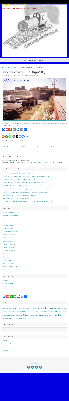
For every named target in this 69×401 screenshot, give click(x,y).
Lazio (28, 312)
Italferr (20, 311)
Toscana (49, 315)
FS (2, 311)
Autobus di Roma (8, 219)
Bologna (30, 308)
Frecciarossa (63, 308)
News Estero (6, 257)
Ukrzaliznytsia (22, 318)
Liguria (31, 312)
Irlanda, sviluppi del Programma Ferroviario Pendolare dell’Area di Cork (23, 182)
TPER (52, 315)
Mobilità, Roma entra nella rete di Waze (15, 147)
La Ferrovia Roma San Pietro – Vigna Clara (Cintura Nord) (19, 179)
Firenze (59, 308)
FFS (55, 308)
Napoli (64, 312)
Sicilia (36, 315)
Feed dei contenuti (8, 283)
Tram (56, 315)
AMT (13, 308)
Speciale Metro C (8, 260)
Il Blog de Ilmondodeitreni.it (13, 5)
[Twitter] (32, 367)
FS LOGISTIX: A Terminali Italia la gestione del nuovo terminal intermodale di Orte (26, 186)
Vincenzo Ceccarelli (31, 318)
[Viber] (13, 136)
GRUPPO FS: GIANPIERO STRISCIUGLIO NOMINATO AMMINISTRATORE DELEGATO (29, 202)
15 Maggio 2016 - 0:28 (17, 75)
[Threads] (17, 136)
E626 (13, 140)
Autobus (24, 308)
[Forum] (28, 367)
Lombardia (41, 311)
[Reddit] (3, 136)
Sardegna (32, 315)
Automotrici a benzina (9, 222)
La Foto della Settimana (11, 67)
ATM (20, 308)
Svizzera (40, 315)
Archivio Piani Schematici (10, 215)
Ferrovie (17, 140)
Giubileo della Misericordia (10, 231)
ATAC (17, 308)
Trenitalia (6, 318)
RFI (24, 314)
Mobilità (59, 311)
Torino (44, 315)
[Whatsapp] (9, 136)
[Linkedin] (6, 136)
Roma (28, 315)
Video (5, 270)
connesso (11, 160)
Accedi (5, 280)
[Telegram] (20, 136)
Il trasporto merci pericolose (11, 235)
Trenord (11, 318)
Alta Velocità (8, 308)
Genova (6, 312)
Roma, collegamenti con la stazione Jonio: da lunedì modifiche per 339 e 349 (52, 148)
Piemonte (4, 315)
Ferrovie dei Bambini (9, 228)
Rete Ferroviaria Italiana (16, 315)
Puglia (8, 315)
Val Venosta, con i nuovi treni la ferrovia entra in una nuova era (21, 195)
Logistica (36, 312)
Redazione (6, 75)
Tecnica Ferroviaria (8, 263)
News (4, 254)
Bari (27, 308)
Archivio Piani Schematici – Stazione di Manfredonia (18, 173)
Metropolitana (47, 312)
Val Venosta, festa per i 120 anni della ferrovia (16, 198)
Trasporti (61, 314)
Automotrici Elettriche (9, 225)
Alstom (3, 308)
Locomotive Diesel (8, 247)
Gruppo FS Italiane (13, 312)
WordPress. (64, 371)
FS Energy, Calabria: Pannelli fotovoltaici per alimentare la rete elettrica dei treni (25, 192)
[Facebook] (23, 136)
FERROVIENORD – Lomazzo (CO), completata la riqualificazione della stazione (25, 189)
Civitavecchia (7, 140)
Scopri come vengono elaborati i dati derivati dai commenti (45, 162)
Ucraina (16, 318)
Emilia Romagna (41, 308)
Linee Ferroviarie (8, 241)
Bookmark (25, 140)
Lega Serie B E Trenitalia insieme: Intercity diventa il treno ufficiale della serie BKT (26, 176)
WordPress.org (7, 290)
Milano (53, 312)
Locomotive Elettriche (9, 250)
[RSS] (36, 367)
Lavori (24, 312)
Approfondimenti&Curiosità (11, 212)
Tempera (58, 371)
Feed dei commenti (8, 287)
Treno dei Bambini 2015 (10, 266)
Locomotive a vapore (9, 244)
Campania (35, 308)
